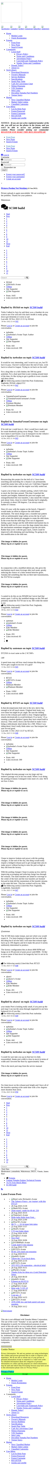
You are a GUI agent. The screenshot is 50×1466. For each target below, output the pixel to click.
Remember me (10, 167)
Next (8, 244)
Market (9, 97)
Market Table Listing (19, 102)
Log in (4, 170)
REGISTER (16, 116)
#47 (16, 890)
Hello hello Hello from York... (23, 1217)
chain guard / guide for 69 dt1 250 (25, 1210)
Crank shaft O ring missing (22, 1245)
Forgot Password (18, 111)
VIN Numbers (17, 88)
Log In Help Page (18, 109)
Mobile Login (16, 36)
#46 (16, 733)
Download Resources (20, 72)
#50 (16, 1092)
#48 (16, 966)
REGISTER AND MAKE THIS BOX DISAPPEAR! (23, 132)
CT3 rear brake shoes (20, 1231)
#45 (16, 667)
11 (7, 241)
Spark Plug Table (18, 81)
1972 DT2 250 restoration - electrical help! (28, 1265)
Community (11, 49)
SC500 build (36, 307)
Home (8, 33)
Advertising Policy (24, 59)
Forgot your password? (15, 174)
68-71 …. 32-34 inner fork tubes (24, 1224)
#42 (16, 385)
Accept (25, 1374)
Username (5, 157)
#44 (16, 610)
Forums (9, 40)
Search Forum (17, 47)
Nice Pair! (15, 1238)
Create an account (13, 179)
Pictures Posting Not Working (14, 188)
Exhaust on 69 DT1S (19, 1281)
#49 (16, 1016)
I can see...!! (16, 1295)
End (7, 246)
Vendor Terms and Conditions (28, 63)
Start (8, 214)
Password (5, 162)
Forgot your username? (15, 177)
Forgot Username (18, 113)
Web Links (15, 90)
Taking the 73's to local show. (23, 1258)
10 (7, 239)
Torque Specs (16, 95)
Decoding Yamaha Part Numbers (24, 93)
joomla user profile (18, 118)
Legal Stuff (15, 52)
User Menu (10, 106)
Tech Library (11, 70)
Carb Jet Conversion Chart (22, 84)
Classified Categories (19, 104)
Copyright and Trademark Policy (29, 61)
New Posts (15, 45)
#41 (16, 321)
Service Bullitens (18, 77)
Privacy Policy (22, 54)
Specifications (17, 79)
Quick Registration (19, 38)
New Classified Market (20, 100)
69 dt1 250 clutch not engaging (23, 1252)
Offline (9, 287)
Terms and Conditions (25, 56)
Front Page (15, 43)
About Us (15, 68)
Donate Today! (17, 65)
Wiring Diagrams (18, 86)
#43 (16, 438)
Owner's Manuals (18, 75)
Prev (8, 216)
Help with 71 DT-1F (19, 1288)
